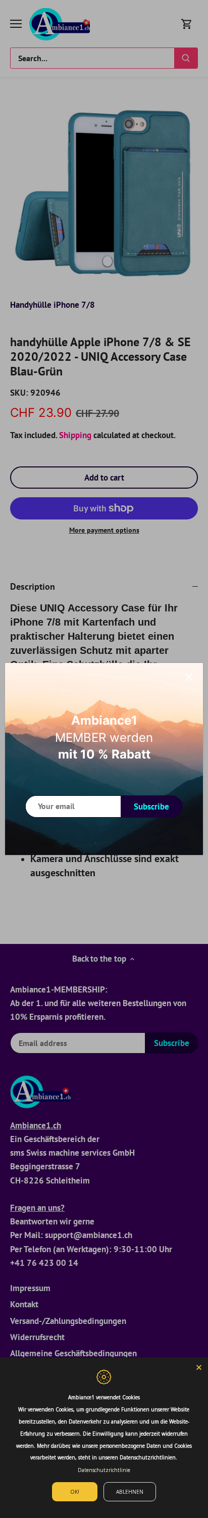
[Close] (189, 677)
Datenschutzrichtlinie (104, 1470)
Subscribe (151, 806)
